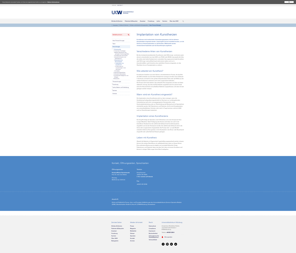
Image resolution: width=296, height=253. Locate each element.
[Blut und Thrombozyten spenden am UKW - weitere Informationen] (167, 237)
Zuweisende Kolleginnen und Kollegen (121, 76)
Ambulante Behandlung (119, 74)
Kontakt (132, 238)
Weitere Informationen (53, 2)
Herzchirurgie (116, 46)
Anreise (115, 93)
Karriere (115, 90)
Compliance (152, 228)
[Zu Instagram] (167, 244)
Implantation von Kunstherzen (120, 64)
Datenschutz (152, 226)
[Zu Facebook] (163, 244)
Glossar (132, 233)
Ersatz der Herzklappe (120, 51)
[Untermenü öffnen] (112, 49)
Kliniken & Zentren (123, 25)
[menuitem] (117, 5)
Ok (289, 2)
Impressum (152, 231)
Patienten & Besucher (117, 228)
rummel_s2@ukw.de (147, 176)
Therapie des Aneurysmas (121, 55)
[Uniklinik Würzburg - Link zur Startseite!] (123, 12)
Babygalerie (114, 241)
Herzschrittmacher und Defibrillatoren (120, 57)
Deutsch (117, 5)
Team (114, 43)
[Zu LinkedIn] (175, 244)
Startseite (115, 25)
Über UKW (114, 238)
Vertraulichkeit (153, 239)
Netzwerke (116, 78)
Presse (132, 226)
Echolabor (117, 71)
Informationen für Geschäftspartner (154, 236)
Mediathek (133, 231)
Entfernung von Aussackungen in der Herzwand (121, 68)
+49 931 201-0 (170, 232)
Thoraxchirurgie (117, 81)
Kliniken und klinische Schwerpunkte (139, 25)
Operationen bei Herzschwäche (119, 60)
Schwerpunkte (117, 49)
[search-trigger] (183, 21)
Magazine (133, 228)
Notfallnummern (117, 34)
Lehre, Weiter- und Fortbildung (121, 87)
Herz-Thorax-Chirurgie (155, 25)
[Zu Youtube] (171, 244)
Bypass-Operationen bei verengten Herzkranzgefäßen (122, 53)
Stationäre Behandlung (119, 72)
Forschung (115, 84)
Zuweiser (114, 231)
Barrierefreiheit (153, 233)
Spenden (132, 236)
